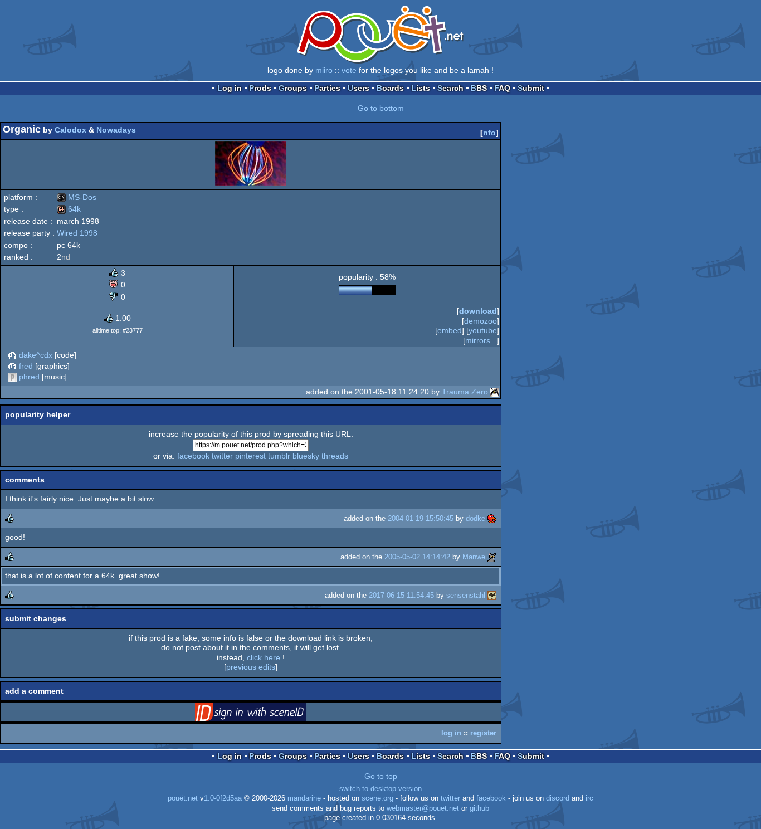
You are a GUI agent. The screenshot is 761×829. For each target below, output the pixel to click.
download (478, 310)
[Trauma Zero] (494, 391)
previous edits (250, 666)
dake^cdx (35, 354)
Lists (420, 88)
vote (349, 70)
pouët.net (183, 798)
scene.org (377, 798)
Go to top (380, 776)
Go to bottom (381, 108)
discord (557, 798)
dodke (475, 518)
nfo (489, 132)
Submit (531, 88)
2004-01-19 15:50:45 (420, 518)
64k (69, 208)
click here (263, 657)
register (483, 733)
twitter (222, 455)
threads (334, 455)
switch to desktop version (380, 789)
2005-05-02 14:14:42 (417, 557)
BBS (479, 88)
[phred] (12, 376)
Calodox (70, 129)
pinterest (250, 455)
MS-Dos (76, 197)
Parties (327, 88)
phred (29, 376)
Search (450, 88)
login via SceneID (268, 714)
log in (451, 733)
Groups (293, 88)
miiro (324, 70)
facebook (193, 455)
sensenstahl (465, 595)
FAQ (502, 88)
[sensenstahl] (491, 595)
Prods (260, 88)
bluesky (305, 455)
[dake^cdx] (12, 354)
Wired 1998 (77, 232)
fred (26, 366)
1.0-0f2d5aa (223, 798)
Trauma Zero (465, 391)
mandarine (304, 798)
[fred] (12, 366)
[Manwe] (491, 557)
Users (358, 88)
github (479, 808)
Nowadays (116, 129)
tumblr (279, 455)
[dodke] (491, 518)
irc (589, 798)
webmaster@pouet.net (423, 808)
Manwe (473, 557)
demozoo (480, 320)
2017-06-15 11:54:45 (401, 595)
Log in (229, 88)
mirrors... (481, 340)
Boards (390, 88)
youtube (483, 330)
